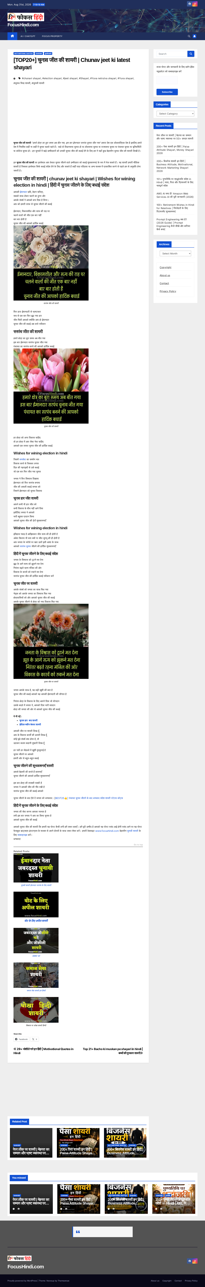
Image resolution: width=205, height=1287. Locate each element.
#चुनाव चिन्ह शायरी (22, 83)
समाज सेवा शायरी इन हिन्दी (36, 990)
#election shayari (52, 78)
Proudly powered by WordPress (23, 1280)
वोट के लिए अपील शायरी (36, 920)
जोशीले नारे (36, 956)
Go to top (138, 845)
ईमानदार (23, 191)
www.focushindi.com (107, 830)
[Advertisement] (78, 117)
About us (165, 275)
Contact (164, 283)
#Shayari (84, 78)
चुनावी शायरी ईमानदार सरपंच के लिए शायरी (36, 885)
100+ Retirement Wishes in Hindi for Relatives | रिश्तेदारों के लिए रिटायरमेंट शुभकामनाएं (175, 208)
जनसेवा (22, 459)
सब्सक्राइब (22, 834)
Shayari (39, 53)
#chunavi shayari (31, 78)
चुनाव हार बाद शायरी (29, 720)
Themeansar (63, 1280)
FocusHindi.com (23, 24)
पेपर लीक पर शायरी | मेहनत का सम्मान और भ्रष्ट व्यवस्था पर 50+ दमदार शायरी (31, 1153)
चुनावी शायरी (48, 53)
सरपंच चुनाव (25, 546)
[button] (189, 36)
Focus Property (52, 36)
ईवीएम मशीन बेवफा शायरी (30, 724)
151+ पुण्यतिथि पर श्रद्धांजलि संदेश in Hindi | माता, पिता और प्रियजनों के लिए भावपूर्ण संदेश (175, 182)
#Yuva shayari (126, 78)
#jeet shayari (70, 78)
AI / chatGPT (28, 36)
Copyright (165, 267)
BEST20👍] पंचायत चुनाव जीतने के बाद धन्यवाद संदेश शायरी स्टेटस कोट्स (89, 798)
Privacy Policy (168, 291)
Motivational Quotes (23, 53)
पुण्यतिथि (168, 1195)
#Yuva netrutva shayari (103, 78)
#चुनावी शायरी (38, 83)
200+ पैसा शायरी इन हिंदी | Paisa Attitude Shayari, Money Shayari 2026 (77, 1153)
